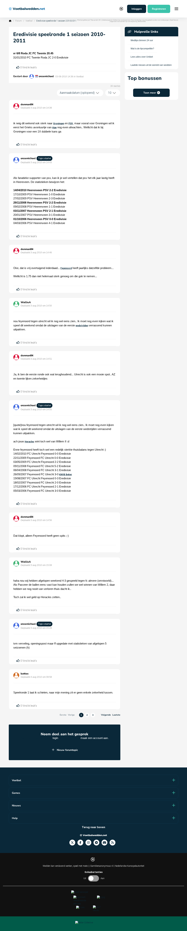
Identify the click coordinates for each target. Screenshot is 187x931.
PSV (70, 123)
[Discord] (106, 843)
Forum (18, 21)
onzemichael (46, 76)
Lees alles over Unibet (142, 57)
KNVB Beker (65, 474)
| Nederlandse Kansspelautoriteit (129, 866)
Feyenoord (66, 268)
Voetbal (29, 21)
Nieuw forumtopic (67, 750)
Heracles (29, 441)
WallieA (26, 302)
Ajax (54, 127)
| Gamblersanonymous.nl (101, 866)
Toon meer (149, 92)
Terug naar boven (93, 827)
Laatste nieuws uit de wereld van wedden (151, 65)
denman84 (27, 104)
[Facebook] (81, 843)
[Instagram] (89, 843)
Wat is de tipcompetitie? (142, 48)
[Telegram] (98, 843)
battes (24, 673)
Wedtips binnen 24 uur (142, 40)
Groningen (58, 123)
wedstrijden (82, 325)
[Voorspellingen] (114, 843)
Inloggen (136, 9)
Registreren (159, 9)
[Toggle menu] (176, 8)
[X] (73, 843)
